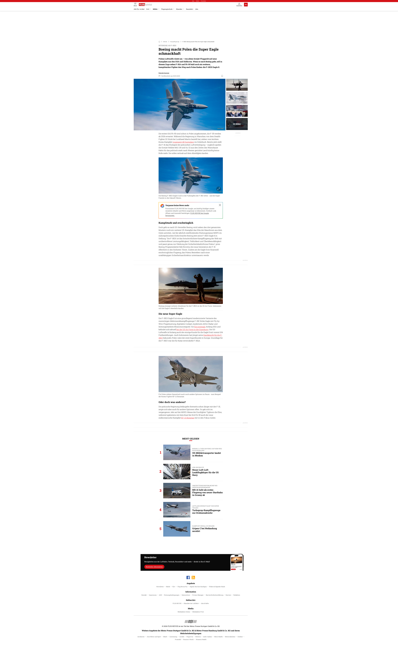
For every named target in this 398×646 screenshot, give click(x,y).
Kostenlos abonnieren (154, 567)
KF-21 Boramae (187, 418)
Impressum (153, 595)
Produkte (203, 1)
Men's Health (218, 637)
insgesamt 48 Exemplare (183, 142)
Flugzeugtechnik (166, 9)
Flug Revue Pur (182, 587)
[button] (179, 104)
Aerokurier (141, 637)
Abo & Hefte (205, 603)
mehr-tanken (207, 637)
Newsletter (160, 587)
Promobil (178, 639)
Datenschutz (186, 595)
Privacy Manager (198, 595)
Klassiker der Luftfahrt (191, 603)
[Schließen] (220, 205)
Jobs (196, 9)
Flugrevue (189, 637)
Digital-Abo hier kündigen (198, 587)
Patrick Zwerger (164, 73)
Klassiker (179, 9)
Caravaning (173, 637)
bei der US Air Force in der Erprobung (192, 329)
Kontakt (144, 595)
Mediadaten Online (184, 612)
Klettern (198, 637)
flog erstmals (199, 326)
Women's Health (201, 639)
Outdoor (240, 637)
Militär (155, 9)
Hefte (197, 1)
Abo (193, 1)
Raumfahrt (189, 9)
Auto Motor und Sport (154, 637)
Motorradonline (230, 637)
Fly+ (173, 587)
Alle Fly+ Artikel (139, 9)
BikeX (165, 637)
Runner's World (188, 639)
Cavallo (181, 637)
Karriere (228, 595)
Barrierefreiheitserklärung (214, 595)
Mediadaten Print (198, 612)
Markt (168, 587)
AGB (160, 595)
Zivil (147, 9)
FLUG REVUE (177, 603)
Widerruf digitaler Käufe (217, 587)
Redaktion (236, 595)
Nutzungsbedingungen (171, 595)
